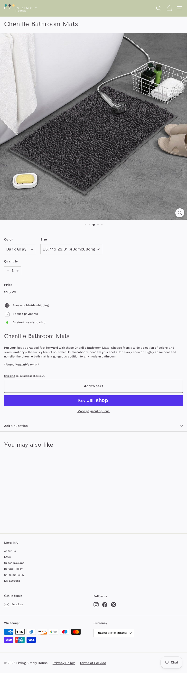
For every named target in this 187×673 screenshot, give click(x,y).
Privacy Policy (64, 663)
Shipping (9, 375)
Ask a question (16, 426)
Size (43, 239)
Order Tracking (14, 563)
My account (12, 580)
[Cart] (169, 8)
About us (10, 551)
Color (8, 239)
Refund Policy (13, 568)
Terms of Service (93, 663)
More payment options (93, 411)
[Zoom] (179, 212)
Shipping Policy (14, 575)
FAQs (7, 556)
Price (8, 285)
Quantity (11, 261)
